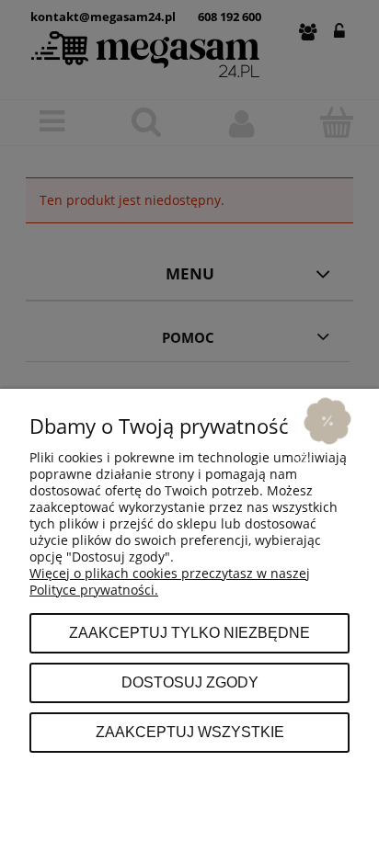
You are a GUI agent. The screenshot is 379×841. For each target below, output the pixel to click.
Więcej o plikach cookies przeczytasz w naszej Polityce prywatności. (169, 581)
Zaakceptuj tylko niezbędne (189, 632)
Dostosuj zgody (189, 682)
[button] (327, 420)
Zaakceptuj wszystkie (190, 731)
